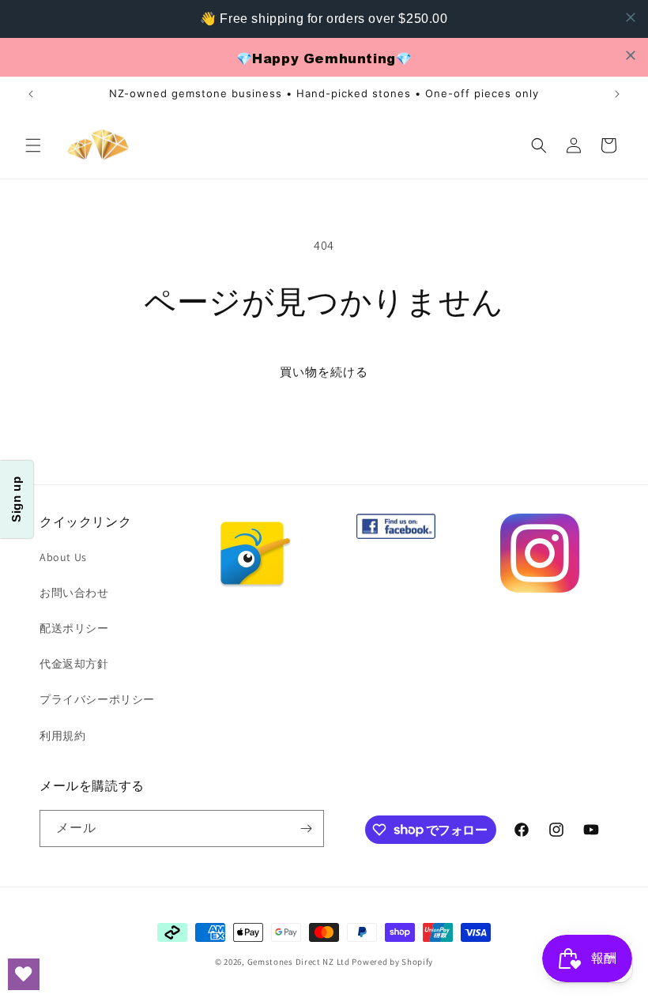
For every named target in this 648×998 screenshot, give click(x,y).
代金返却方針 (74, 664)
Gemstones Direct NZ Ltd (298, 961)
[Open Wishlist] (24, 974)
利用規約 (62, 736)
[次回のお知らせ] (617, 94)
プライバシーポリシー (97, 699)
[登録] (305, 828)
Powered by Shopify (392, 961)
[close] (630, 17)
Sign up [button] (16, 499)
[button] (33, 145)
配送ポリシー (74, 628)
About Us (63, 557)
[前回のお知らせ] (30, 94)
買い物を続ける (324, 371)
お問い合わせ (74, 593)
